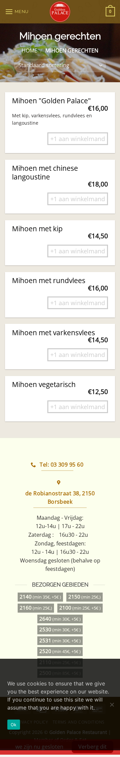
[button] (17, 11)
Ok (14, 724)
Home (29, 50)
